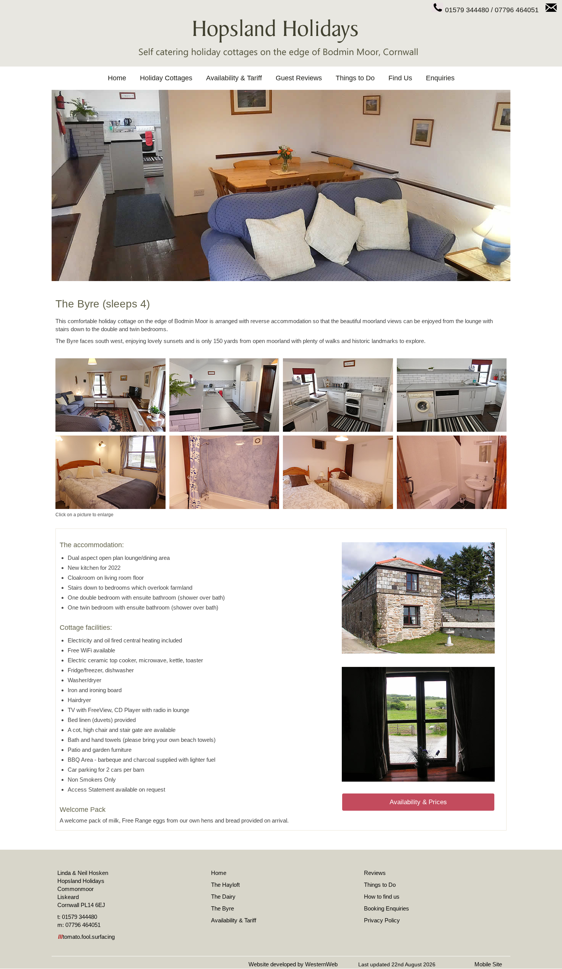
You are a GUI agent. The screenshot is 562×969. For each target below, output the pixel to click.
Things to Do (355, 78)
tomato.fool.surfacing (86, 936)
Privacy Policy (382, 920)
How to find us (382, 896)
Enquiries (440, 78)
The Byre (222, 908)
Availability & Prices (418, 802)
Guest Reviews (299, 78)
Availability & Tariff (234, 78)
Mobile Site (488, 964)
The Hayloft (225, 884)
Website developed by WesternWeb (293, 964)
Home (117, 78)
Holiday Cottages (166, 78)
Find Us (400, 78)
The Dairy (223, 896)
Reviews (375, 873)
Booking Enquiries (386, 908)
